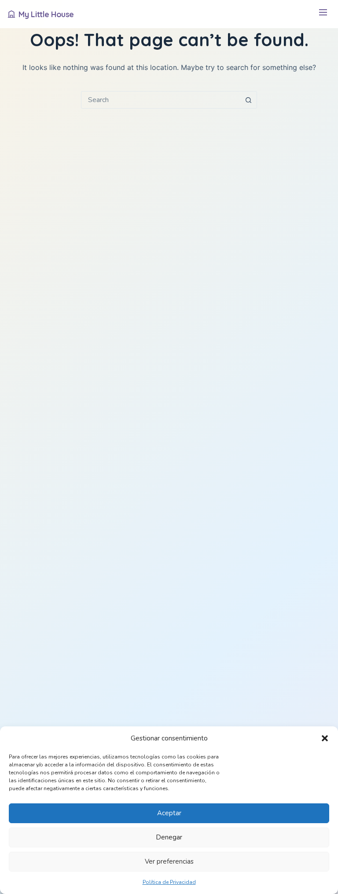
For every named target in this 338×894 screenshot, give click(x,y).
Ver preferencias (169, 861)
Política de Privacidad (169, 882)
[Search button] (248, 100)
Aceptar (169, 813)
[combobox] (160, 100)
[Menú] (323, 14)
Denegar (169, 837)
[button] (324, 738)
